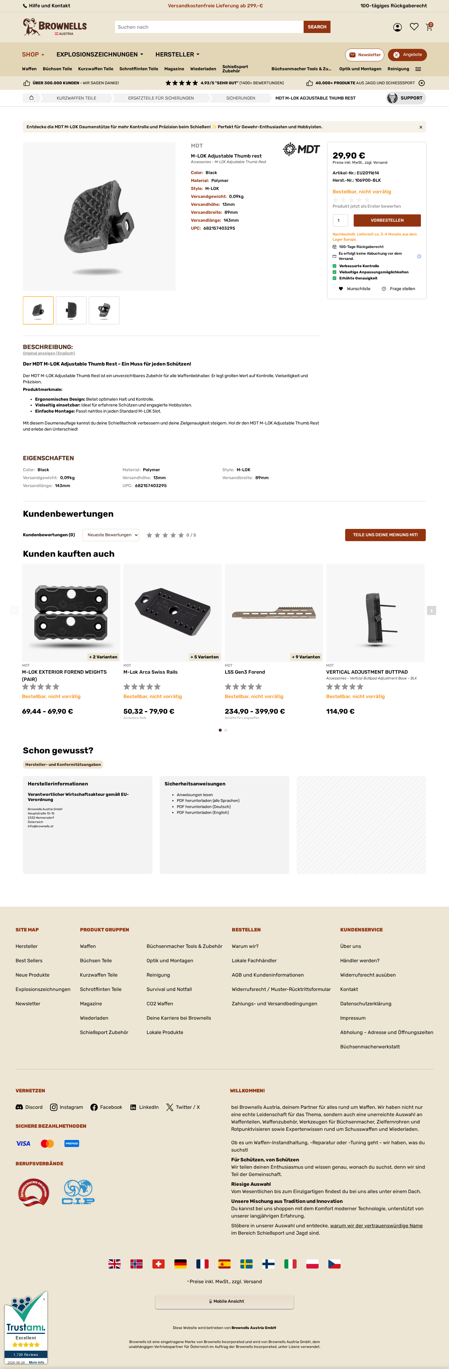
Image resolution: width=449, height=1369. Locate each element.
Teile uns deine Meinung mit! (385, 534)
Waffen (29, 68)
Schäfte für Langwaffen (242, 718)
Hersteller (174, 54)
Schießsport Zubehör (235, 69)
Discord (34, 1107)
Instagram (71, 1107)
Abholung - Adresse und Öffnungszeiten (386, 1032)
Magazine (174, 68)
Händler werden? (360, 960)
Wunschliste (415, 27)
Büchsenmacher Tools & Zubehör (303, 68)
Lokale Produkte (165, 1032)
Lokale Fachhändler (254, 960)
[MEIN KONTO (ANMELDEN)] (399, 27)
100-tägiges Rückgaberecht (393, 6)
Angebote (412, 54)
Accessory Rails (134, 718)
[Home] (30, 98)
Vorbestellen (387, 220)
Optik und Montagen (360, 68)
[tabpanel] (71, 643)
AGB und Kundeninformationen (268, 975)
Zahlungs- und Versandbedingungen (274, 1004)
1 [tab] (222, 733)
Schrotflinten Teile (138, 68)
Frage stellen (402, 288)
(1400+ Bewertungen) (242, 83)
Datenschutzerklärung (366, 1004)
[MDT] (301, 149)
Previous (14, 610)
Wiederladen (203, 68)
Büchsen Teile (57, 68)
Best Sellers (29, 960)
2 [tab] (227, 733)
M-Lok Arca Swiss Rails (150, 672)
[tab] (63, 764)
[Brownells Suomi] (268, 1264)
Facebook (111, 1107)
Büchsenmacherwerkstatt (370, 1047)
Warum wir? (245, 946)
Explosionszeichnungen (97, 54)
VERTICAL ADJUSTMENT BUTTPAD (367, 672)
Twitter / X (188, 1107)
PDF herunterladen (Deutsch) (204, 806)
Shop (30, 54)
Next (431, 610)
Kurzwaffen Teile (95, 68)
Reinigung (398, 68)
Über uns (350, 946)
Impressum (353, 1018)
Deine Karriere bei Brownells (179, 1018)
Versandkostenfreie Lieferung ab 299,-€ (215, 6)
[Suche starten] (317, 27)
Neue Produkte (32, 975)
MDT (197, 145)
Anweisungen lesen (195, 794)
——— (418, 68)
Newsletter (28, 1004)
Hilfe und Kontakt (49, 6)
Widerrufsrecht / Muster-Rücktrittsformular (281, 989)
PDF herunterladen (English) (203, 812)
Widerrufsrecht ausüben (368, 975)
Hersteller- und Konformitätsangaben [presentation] (63, 764)
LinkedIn (149, 1107)
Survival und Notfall (169, 989)
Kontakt (349, 989)
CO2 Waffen (160, 1004)
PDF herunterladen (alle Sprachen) (208, 800)
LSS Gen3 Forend (245, 672)
